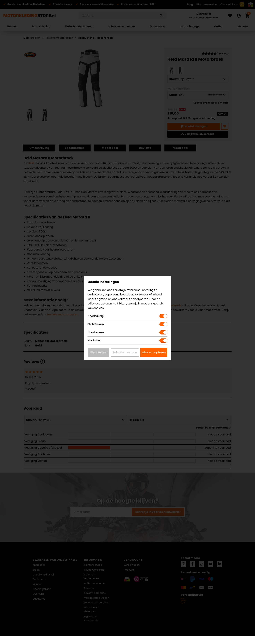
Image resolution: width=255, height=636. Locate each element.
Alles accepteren (154, 352)
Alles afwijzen (98, 352)
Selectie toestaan (125, 352)
